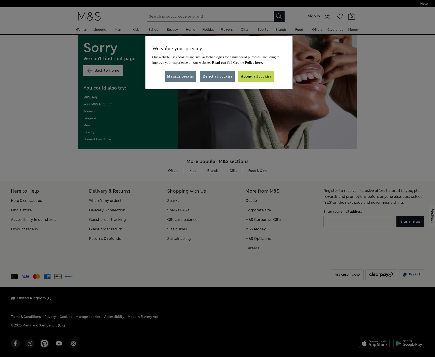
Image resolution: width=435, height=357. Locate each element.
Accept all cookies (256, 76)
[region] (219, 62)
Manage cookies (180, 76)
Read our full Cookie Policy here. (237, 62)
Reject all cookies (217, 76)
